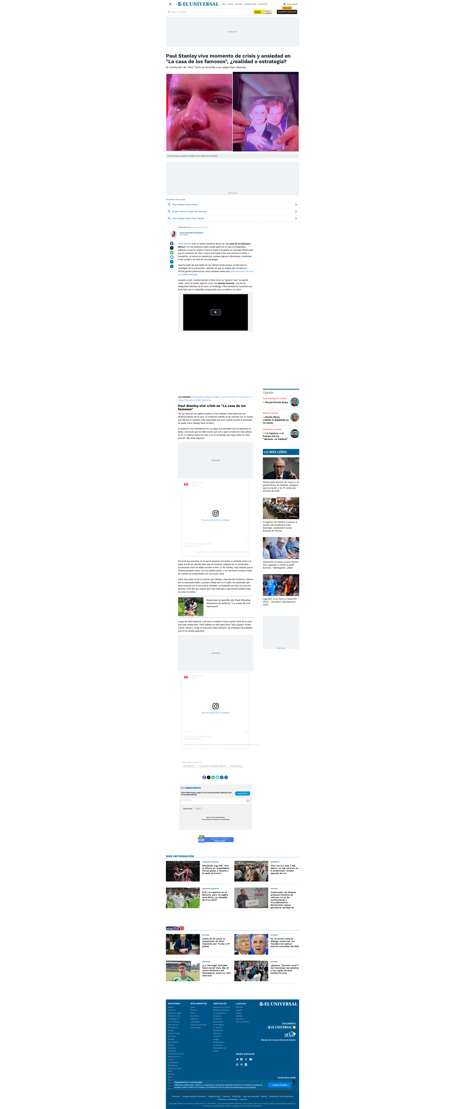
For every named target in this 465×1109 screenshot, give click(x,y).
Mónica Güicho (271, 413)
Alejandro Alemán (272, 429)
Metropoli (172, 1036)
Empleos (217, 1016)
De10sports (218, 1030)
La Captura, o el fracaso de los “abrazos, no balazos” (275, 436)
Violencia (226, 1096)
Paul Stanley (188, 766)
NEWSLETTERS (250, 4)
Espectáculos (184, 227)
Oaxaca (239, 1010)
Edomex (239, 1007)
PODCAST (239, 4)
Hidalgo (239, 1016)
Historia (264, 1096)
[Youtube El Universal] (250, 1059)
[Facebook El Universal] (241, 1059)
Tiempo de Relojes (198, 1025)
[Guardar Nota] (172, 266)
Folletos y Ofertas (221, 1010)
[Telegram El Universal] (237, 1059)
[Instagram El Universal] (237, 1064)
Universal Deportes (176, 1054)
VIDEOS (230, 4)
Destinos (194, 1019)
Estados (171, 1039)
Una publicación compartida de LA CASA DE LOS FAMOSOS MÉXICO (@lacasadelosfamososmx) (221, 745)
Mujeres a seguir (175, 1013)
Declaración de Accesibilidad (281, 1096)
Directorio (176, 1096)
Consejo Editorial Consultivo (194, 1096)
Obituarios (217, 1019)
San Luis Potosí (242, 1022)
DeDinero (217, 1033)
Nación (171, 1007)
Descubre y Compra (221, 1007)
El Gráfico (217, 1028)
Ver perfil (184, 235)
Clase (192, 1007)
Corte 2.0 (172, 1010)
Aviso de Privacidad (251, 1096)
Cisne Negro (195, 1028)
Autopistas (195, 1022)
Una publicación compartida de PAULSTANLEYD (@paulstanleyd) (222, 552)
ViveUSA (217, 1036)
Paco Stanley (236, 766)
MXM (223, 4)
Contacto (243, 1099)
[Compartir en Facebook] (172, 243)
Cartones (172, 1048)
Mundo (171, 1030)
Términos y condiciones (227, 1099)
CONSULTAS (262, 4)
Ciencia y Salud (174, 1068)
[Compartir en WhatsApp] (172, 252)
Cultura (171, 1060)
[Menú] (170, 4)
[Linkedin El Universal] (246, 1064)
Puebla (239, 1013)
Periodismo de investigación (174, 1017)
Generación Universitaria (218, 1023)
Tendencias (173, 1065)
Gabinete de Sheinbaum (173, 1026)
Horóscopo (218, 1045)
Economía (172, 1051)
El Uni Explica (174, 1022)
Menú (170, 1077)
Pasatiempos (218, 1042)
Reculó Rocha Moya (276, 402)
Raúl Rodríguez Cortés (274, 398)
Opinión (268, 393)
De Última (194, 1016)
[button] (287, 12)
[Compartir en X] (172, 248)
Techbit (171, 1074)
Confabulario (173, 1062)
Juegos (216, 1039)
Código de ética (214, 1096)
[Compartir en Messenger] (172, 257)
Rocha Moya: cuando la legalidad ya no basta (276, 419)
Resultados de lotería (219, 1049)
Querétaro (240, 1019)
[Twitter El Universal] (246, 1059)
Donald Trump (174, 1033)
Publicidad (236, 1096)
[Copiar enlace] (172, 262)
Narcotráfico (173, 1042)
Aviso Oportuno (219, 1013)
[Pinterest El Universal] (241, 1064)
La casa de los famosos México (212, 766)
